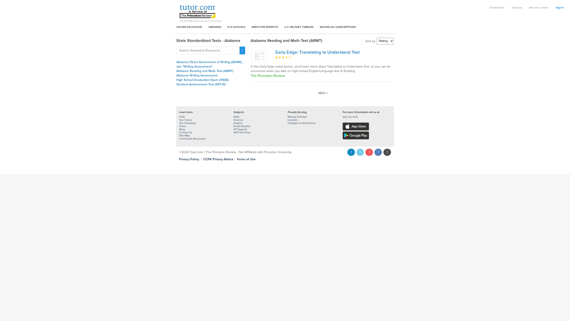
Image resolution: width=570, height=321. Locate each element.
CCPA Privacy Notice (218, 159)
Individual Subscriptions (338, 27)
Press (182, 126)
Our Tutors (185, 119)
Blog (182, 129)
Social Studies (242, 126)
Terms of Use (246, 159)
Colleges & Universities (302, 123)
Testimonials (496, 7)
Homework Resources (192, 138)
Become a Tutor (538, 7)
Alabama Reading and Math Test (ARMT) (204, 71)
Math (237, 116)
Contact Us (185, 132)
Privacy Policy (189, 159)
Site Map (184, 135)
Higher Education (189, 27)
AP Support (240, 129)
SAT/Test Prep (242, 132)
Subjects (517, 7)
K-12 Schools (236, 27)
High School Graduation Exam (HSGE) (202, 80)
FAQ (182, 116)
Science (238, 119)
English (238, 123)
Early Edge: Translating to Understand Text (317, 52)
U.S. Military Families (299, 27)
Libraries (214, 27)
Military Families (297, 116)
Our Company (187, 123)
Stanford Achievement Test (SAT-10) (201, 84)
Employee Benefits (265, 27)
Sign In (560, 7)
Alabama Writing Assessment (197, 75)
